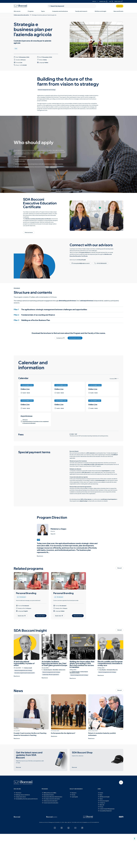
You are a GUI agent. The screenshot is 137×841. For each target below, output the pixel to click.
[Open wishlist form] (106, 836)
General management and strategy (23, 670)
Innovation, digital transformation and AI (24, 672)
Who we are (17, 11)
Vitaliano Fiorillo (75, 671)
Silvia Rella (55, 669)
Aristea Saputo (84, 671)
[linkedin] (68, 827)
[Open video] (96, 216)
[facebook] (54, 827)
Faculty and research (81, 11)
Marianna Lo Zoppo (74, 672)
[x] (61, 827)
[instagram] (82, 827)
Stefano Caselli (28, 667)
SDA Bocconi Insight (100, 11)
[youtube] (75, 827)
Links (99, 789)
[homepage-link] (20, 6)
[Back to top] (121, 782)
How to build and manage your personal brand (28, 600)
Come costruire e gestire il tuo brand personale (65, 600)
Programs (31, 11)
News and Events (118, 11)
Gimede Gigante (47, 669)
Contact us (119, 6)
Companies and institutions (60, 11)
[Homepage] (23, 782)
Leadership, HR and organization (51, 674)
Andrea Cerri (62, 669)
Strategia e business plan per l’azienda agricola (43, 834)
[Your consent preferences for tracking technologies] (134, 838)
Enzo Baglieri (102, 669)
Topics (43, 11)
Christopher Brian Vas (112, 669)
